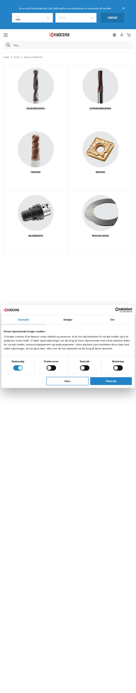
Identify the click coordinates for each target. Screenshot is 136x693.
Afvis (67, 381)
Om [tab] (112, 319)
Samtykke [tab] (23, 319)
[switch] (51, 367)
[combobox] (32, 18)
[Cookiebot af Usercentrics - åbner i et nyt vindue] (117, 309)
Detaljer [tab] (68, 319)
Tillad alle (110, 381)
